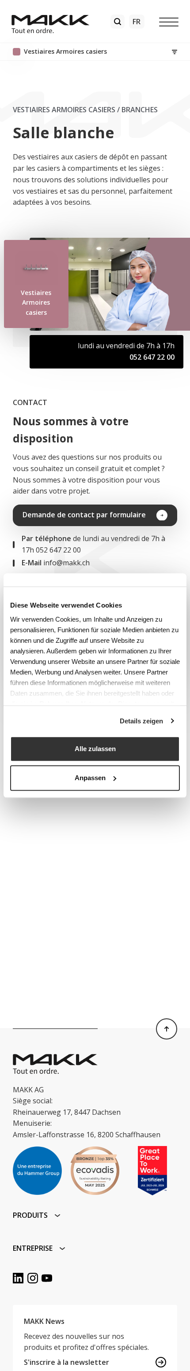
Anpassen (90, 777)
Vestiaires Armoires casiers (64, 109)
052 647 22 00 (152, 357)
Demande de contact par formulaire (84, 515)
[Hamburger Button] (169, 21)
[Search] (117, 22)
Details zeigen (141, 721)
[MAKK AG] (50, 21)
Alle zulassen (95, 748)
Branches (140, 109)
